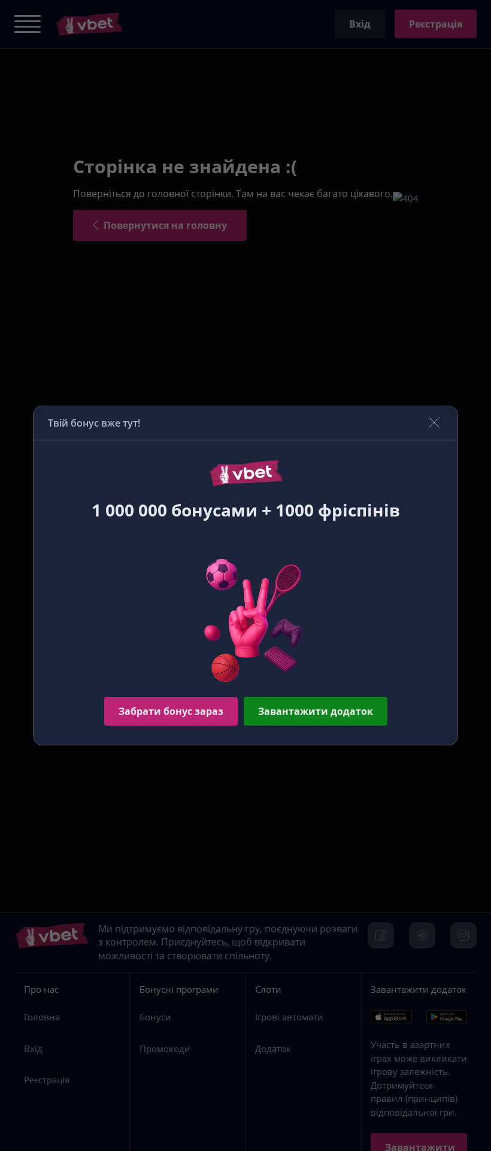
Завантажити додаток (315, 711)
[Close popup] (434, 423)
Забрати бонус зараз (171, 711)
